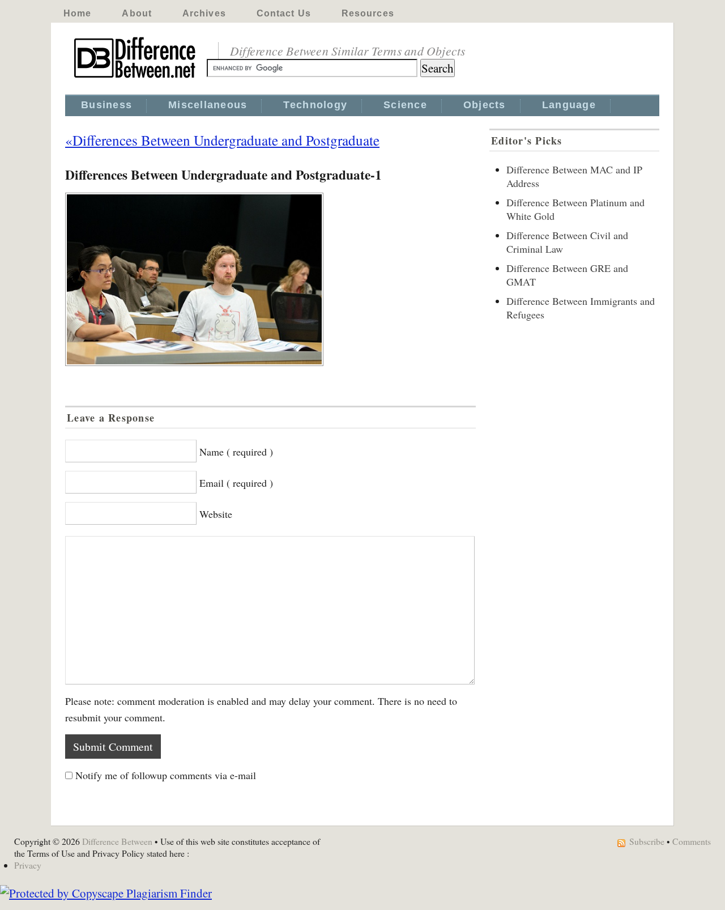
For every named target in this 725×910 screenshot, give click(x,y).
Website (215, 514)
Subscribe (646, 841)
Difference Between (117, 841)
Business (106, 104)
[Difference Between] (136, 78)
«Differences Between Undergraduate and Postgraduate (222, 140)
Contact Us (284, 13)
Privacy (27, 865)
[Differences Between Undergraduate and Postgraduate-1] (270, 279)
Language (569, 104)
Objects (484, 104)
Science (405, 104)
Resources (368, 13)
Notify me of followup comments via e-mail (165, 775)
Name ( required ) (236, 451)
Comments (691, 841)
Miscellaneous (207, 104)
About (137, 13)
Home (77, 13)
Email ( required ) (236, 483)
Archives (204, 13)
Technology (315, 104)
